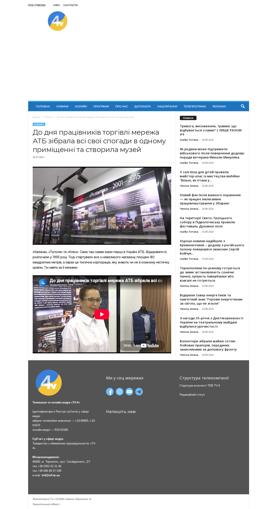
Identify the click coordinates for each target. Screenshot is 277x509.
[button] (242, 106)
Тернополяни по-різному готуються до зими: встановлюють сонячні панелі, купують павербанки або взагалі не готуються (210, 274)
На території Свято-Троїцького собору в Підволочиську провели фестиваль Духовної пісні (207, 222)
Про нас (121, 106)
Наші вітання (167, 106)
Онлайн (81, 106)
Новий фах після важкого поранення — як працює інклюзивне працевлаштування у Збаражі (210, 199)
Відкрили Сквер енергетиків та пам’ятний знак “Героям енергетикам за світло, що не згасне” (211, 299)
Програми (101, 106)
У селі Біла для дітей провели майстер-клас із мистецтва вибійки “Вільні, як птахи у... (210, 176)
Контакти (70, 5)
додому (36, 117)
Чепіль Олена (189, 185)
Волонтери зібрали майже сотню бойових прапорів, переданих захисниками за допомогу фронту (208, 345)
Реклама (219, 106)
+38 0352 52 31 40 (49, 466)
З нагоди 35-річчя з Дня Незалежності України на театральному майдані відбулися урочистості (211, 322)
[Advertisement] (138, 68)
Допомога (142, 106)
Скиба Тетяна (189, 139)
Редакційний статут (192, 394)
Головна (43, 106)
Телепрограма (195, 106)
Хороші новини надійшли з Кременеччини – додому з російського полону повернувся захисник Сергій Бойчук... (212, 247)
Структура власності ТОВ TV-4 (200, 385)
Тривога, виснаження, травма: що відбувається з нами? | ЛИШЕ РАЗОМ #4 (211, 130)
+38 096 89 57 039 (49, 470)
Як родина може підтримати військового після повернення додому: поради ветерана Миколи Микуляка (212, 153)
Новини (62, 106)
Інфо (56, 5)
